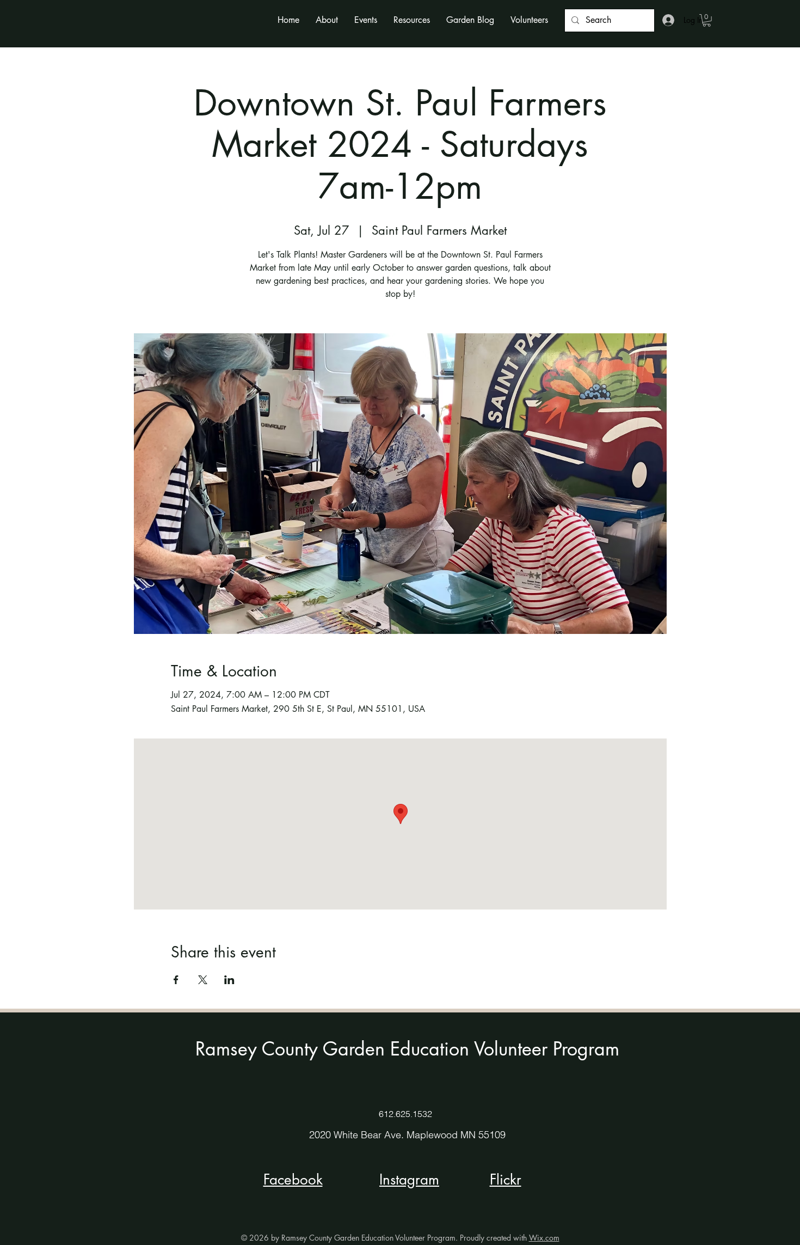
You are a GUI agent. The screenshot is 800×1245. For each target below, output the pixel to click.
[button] (326, 20)
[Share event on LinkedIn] (229, 979)
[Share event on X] (203, 979)
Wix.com (544, 1237)
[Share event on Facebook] (176, 979)
